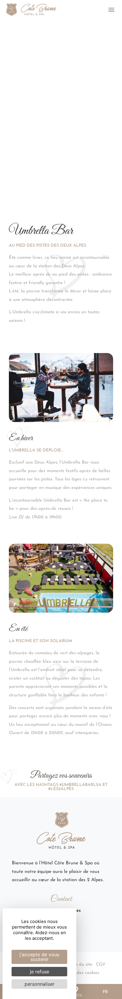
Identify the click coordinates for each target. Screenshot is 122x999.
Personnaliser (39, 984)
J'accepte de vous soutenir (39, 957)
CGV (100, 964)
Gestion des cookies (79, 973)
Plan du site (80, 964)
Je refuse (39, 972)
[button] (111, 9)
